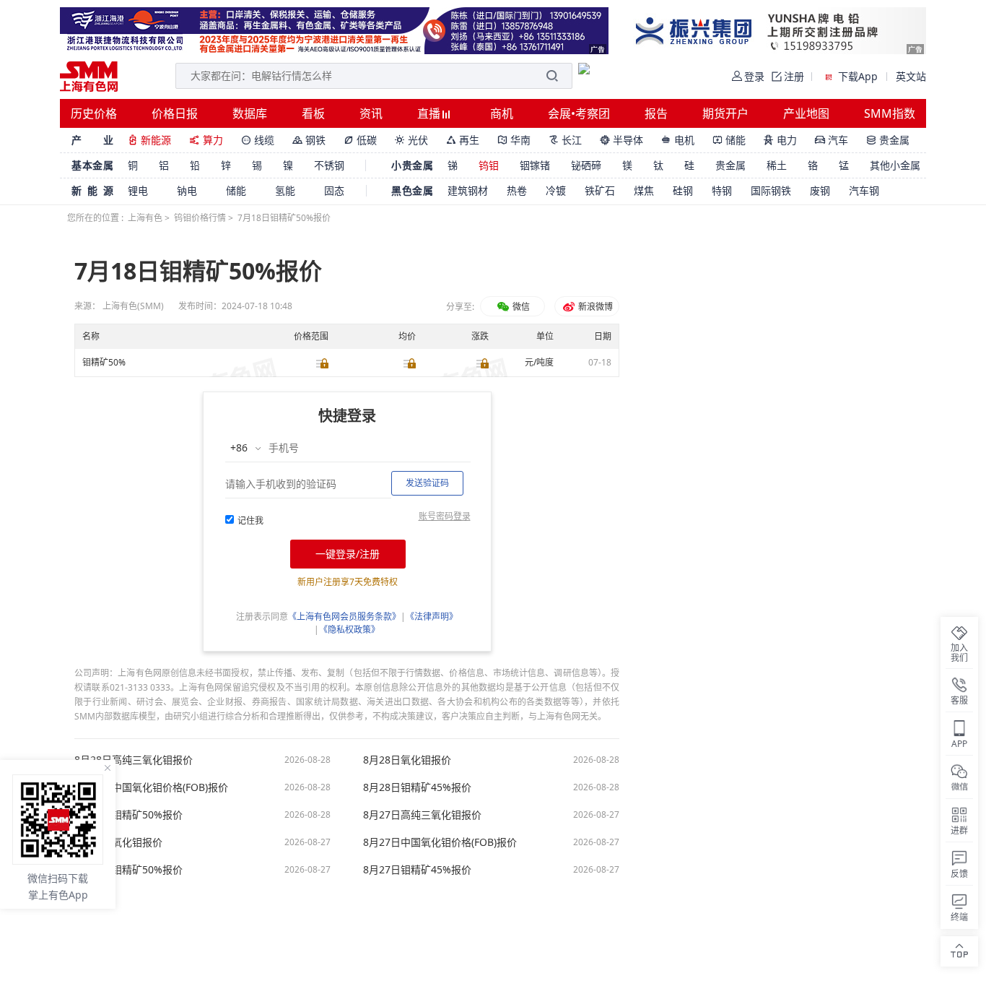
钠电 (187, 190)
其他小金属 (895, 165)
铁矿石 (600, 190)
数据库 (249, 113)
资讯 (371, 113)
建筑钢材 (468, 190)
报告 (656, 113)
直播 (430, 113)
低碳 (360, 140)
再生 (462, 140)
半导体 (621, 140)
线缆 (257, 140)
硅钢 (683, 190)
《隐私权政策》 (349, 629)
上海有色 (145, 218)
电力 (780, 140)
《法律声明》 (432, 616)
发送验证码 (427, 483)
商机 (501, 113)
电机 (677, 140)
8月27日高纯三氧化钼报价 (422, 814)
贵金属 (887, 140)
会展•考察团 (579, 113)
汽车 (831, 140)
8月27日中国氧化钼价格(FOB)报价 (440, 842)
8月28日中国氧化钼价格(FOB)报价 (151, 787)
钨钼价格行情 (200, 218)
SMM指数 (889, 113)
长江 (565, 140)
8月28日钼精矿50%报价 (128, 814)
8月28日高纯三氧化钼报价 (133, 759)
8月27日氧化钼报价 (118, 842)
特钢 (722, 190)
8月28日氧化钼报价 (407, 759)
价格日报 (175, 113)
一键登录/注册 (347, 554)
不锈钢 (329, 165)
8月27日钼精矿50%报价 (128, 869)
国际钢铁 (771, 190)
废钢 (820, 190)
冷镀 (556, 190)
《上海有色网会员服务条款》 (344, 616)
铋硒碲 (586, 165)
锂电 (138, 190)
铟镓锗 (535, 165)
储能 (729, 140)
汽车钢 (864, 190)
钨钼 (489, 165)
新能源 (149, 140)
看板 (313, 113)
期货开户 (725, 113)
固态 (334, 190)
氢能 (285, 190)
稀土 (777, 165)
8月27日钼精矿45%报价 (417, 869)
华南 (514, 140)
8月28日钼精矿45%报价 (417, 787)
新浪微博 (594, 307)
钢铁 (309, 140)
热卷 (517, 190)
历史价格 (94, 113)
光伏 (411, 140)
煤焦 (644, 190)
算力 (206, 140)
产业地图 (806, 113)
